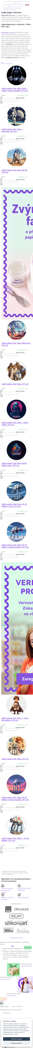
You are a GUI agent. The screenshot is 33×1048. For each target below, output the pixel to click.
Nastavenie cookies (16, 1043)
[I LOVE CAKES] (21, 909)
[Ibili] (8, 909)
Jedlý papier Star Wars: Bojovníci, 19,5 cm (16, 344)
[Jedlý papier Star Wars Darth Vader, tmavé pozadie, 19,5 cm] (16, 75)
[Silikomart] (16, 923)
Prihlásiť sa (28, 947)
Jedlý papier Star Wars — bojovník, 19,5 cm (12, 130)
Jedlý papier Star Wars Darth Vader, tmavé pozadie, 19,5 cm (15, 89)
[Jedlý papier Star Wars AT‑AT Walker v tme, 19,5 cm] (16, 491)
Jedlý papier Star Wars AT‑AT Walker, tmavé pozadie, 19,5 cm (15, 798)
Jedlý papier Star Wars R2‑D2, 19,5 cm (15, 171)
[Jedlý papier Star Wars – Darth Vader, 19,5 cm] (16, 409)
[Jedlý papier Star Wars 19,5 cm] (16, 371)
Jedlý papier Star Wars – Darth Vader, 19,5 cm (15, 423)
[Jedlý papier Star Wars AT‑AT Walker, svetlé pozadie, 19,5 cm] (16, 531)
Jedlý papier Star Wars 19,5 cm (15, 384)
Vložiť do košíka (20, 98)
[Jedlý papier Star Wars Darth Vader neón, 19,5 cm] (16, 450)
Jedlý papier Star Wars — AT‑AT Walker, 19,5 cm (15, 839)
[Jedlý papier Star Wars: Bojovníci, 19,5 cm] (16, 330)
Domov (4, 6)
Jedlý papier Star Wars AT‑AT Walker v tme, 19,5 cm (14, 505)
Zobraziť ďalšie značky (16, 937)
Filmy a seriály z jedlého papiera (13, 8)
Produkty (11, 6)
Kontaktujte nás (11, 995)
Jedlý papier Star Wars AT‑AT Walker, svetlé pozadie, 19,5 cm (15, 546)
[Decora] (23, 930)
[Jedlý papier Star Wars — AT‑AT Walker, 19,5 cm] (16, 825)
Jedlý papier (19, 6)
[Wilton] (8, 930)
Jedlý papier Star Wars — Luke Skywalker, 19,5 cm (15, 719)
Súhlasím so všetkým (16, 1039)
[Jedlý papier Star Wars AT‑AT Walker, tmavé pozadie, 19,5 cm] (16, 784)
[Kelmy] (16, 916)
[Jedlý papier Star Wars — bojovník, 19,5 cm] (16, 116)
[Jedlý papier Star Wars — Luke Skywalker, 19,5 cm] (16, 705)
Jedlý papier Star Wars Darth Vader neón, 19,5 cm (14, 464)
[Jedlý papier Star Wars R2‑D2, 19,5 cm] (16, 157)
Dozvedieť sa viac (26, 966)
